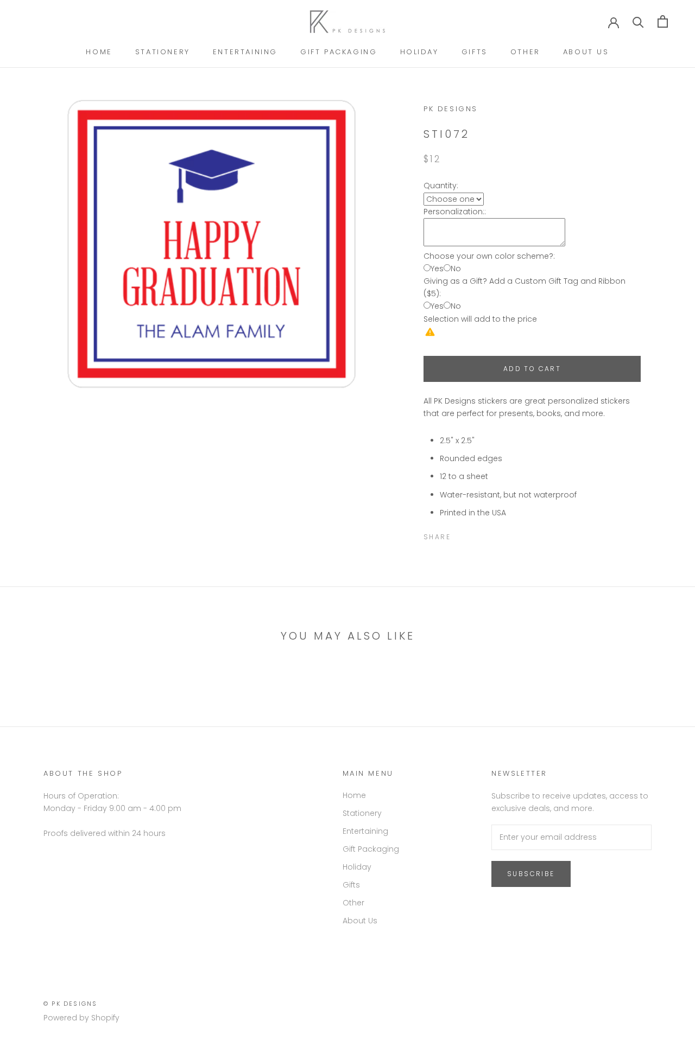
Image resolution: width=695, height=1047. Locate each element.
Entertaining (245, 52)
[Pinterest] (489, 534)
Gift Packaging (338, 52)
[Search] (638, 21)
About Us (586, 52)
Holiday (419, 52)
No (456, 268)
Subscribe (531, 873)
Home (99, 52)
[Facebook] (461, 534)
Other (525, 52)
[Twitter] (475, 534)
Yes (437, 268)
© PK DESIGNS (70, 1003)
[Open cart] (663, 21)
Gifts (475, 52)
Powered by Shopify (81, 1017)
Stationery (162, 52)
